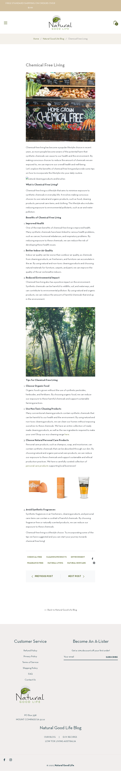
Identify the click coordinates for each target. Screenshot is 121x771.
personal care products (37, 466)
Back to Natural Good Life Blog (62, 610)
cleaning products (56, 557)
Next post (74, 576)
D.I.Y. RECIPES (70, 737)
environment (78, 557)
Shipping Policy (30, 668)
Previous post (44, 576)
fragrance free (35, 563)
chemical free (34, 557)
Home (36, 39)
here (67, 434)
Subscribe (112, 657)
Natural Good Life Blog (53, 39)
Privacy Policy (30, 656)
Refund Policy (30, 651)
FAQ (30, 674)
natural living (55, 563)
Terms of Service (30, 662)
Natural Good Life (64, 765)
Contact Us (30, 680)
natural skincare (76, 563)
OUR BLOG (50, 737)
